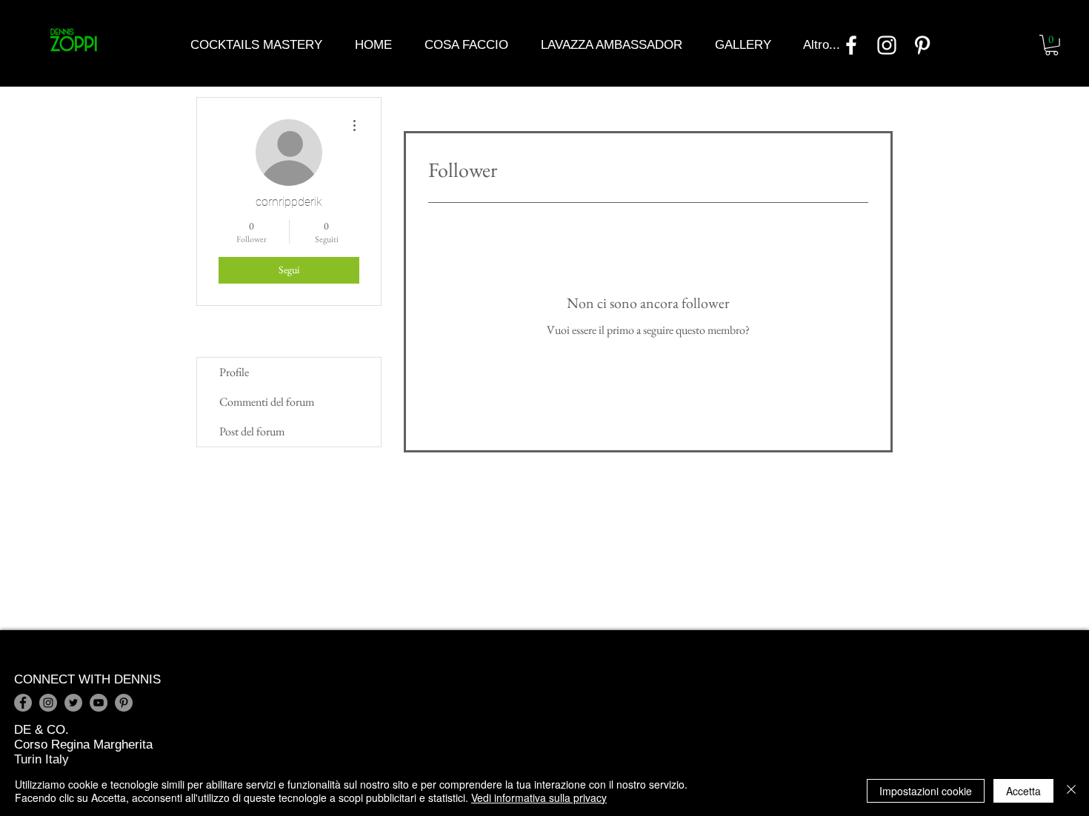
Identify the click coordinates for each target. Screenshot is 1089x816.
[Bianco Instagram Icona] (886, 45)
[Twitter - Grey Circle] (73, 703)
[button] (1051, 45)
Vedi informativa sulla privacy (539, 797)
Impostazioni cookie (925, 790)
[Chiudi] (1071, 790)
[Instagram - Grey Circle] (48, 703)
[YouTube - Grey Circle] (98, 703)
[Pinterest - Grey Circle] (124, 703)
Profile (234, 372)
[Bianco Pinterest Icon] (922, 45)
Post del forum (251, 431)
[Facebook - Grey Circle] (23, 703)
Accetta (1023, 790)
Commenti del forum (266, 401)
